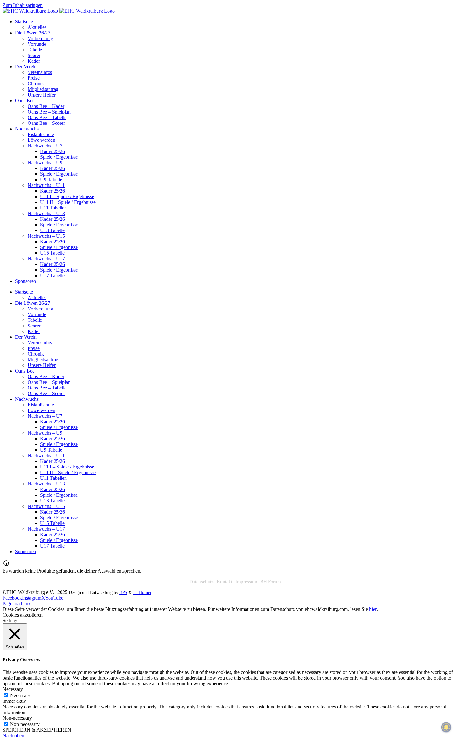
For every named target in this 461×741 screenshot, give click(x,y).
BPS (123, 592)
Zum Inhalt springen (23, 5)
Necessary (20, 695)
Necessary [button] (13, 689)
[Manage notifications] (446, 727)
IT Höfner (142, 592)
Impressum (246, 581)
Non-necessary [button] (17, 718)
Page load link (17, 603)
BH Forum (270, 581)
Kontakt (224, 581)
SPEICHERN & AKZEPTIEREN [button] (37, 730)
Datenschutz (201, 581)
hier (373, 609)
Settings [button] (10, 620)
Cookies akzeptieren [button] (23, 614)
